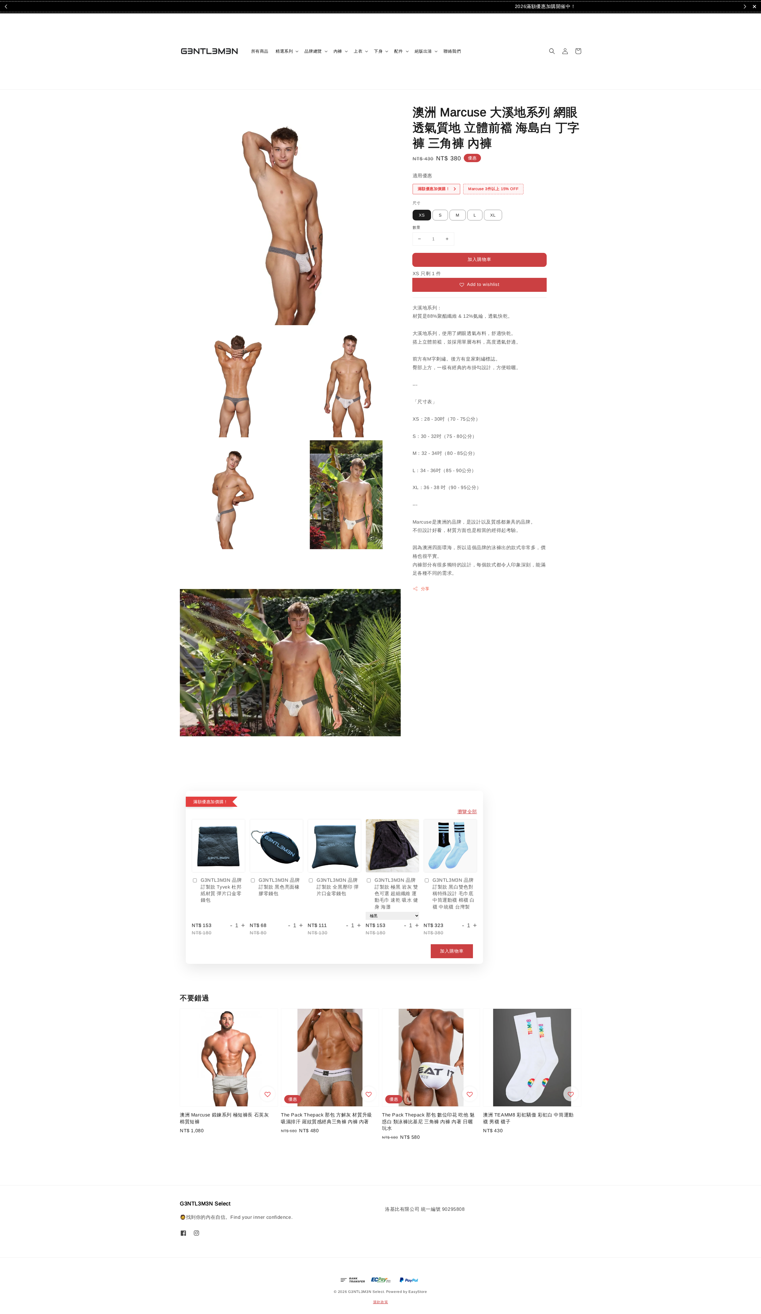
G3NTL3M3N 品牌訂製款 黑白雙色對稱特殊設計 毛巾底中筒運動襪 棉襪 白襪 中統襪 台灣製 (454, 893)
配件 (398, 51)
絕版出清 (423, 51)
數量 (417, 227)
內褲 (338, 51)
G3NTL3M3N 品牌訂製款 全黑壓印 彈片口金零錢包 (338, 887)
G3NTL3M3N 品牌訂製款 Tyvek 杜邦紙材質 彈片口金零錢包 (221, 890)
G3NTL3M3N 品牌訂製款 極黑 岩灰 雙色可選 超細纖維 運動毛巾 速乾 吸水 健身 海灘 (396, 893)
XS (422, 215)
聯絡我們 (452, 51)
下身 (378, 51)
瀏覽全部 (467, 811)
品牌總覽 (313, 51)
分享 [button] (425, 588)
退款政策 (380, 1302)
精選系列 (284, 51)
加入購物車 (479, 259)
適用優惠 (422, 175)
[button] (552, 51)
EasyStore (417, 1292)
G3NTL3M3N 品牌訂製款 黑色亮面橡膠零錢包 (279, 887)
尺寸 (417, 203)
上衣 (358, 51)
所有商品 (259, 51)
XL (493, 215)
